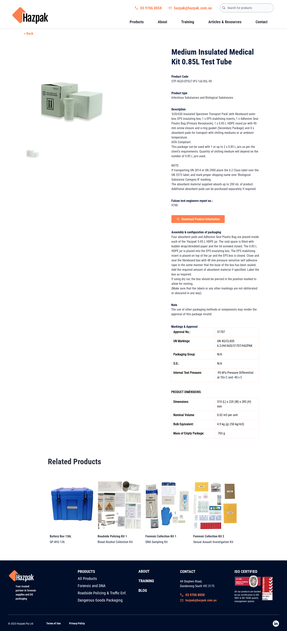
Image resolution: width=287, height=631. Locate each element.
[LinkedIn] (276, 623)
